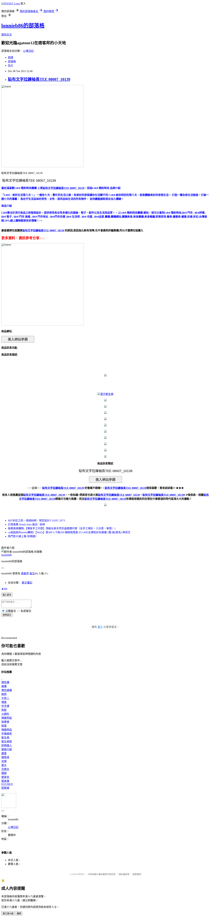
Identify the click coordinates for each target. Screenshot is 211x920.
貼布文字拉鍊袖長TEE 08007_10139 (39, 79)
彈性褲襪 (6, 690)
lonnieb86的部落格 (23, 25)
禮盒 (4, 702)
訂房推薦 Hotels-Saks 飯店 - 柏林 (26, 524)
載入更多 (7, 595)
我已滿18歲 (8, 913)
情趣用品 (6, 717)
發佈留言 (7, 615)
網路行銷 (6, 749)
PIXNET (81, 874)
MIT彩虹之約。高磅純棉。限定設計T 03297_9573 (36, 520)
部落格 (12, 61)
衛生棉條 (6, 741)
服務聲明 (137, 874)
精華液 (5, 757)
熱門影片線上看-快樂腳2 (22, 536)
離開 (19, 913)
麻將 (4, 694)
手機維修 (6, 733)
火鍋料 (5, 713)
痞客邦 (25, 573)
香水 (4, 765)
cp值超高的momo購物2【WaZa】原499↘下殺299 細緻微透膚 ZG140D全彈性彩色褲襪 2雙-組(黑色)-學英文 (69, 532)
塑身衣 (5, 777)
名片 (10, 65)
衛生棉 (5, 737)
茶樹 (4, 761)
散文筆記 (27, 582)
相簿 (10, 57)
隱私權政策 (124, 874)
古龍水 (5, 769)
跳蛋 (4, 725)
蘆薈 (4, 753)
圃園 (4, 773)
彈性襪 (5, 682)
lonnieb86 (6, 554)
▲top (4, 588)
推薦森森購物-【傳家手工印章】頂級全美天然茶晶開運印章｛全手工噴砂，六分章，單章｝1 (62, 528)
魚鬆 (4, 710)
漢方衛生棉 (106, 394)
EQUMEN (7, 784)
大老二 (5, 698)
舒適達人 (6, 745)
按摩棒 (5, 721)
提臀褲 (5, 787)
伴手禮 (5, 706)
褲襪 (4, 686)
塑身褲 (5, 781)
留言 (32, 573)
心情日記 (28, 50)
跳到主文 (6, 34)
